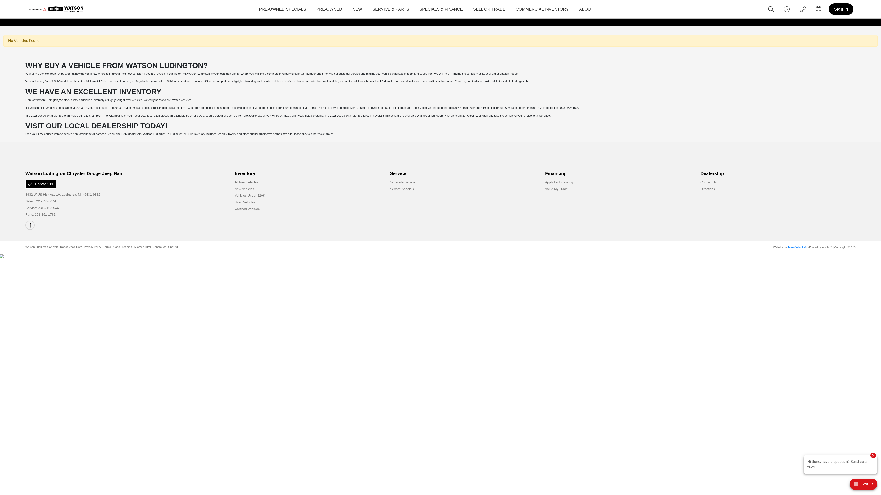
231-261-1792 (45, 214)
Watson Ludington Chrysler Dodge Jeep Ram (53, 247)
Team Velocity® (797, 247)
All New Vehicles (246, 182)
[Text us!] (863, 485)
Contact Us (43, 184)
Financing (556, 173)
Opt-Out (173, 247)
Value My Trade (556, 189)
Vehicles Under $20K (250, 195)
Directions (707, 189)
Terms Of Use (111, 247)
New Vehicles (244, 189)
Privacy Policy (92, 247)
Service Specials (402, 189)
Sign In (841, 9)
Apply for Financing (559, 182)
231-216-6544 (48, 208)
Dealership (712, 173)
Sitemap (127, 247)
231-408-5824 (45, 201)
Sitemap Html (142, 247)
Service (398, 173)
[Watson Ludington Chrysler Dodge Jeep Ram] (57, 9)
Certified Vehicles (247, 209)
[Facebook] (30, 225)
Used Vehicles (245, 202)
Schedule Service (402, 182)
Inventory (245, 173)
